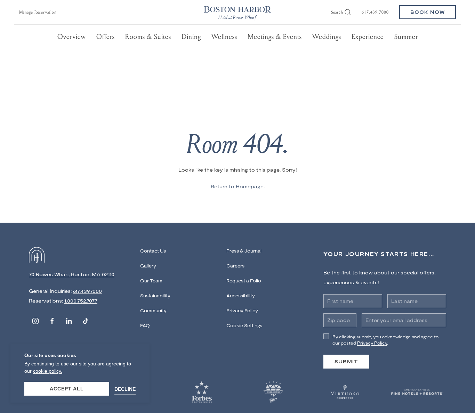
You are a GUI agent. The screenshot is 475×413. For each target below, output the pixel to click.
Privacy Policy (242, 310)
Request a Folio (243, 280)
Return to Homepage (237, 186)
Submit (346, 361)
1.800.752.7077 (80, 301)
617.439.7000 (375, 12)
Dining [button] (191, 37)
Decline (125, 389)
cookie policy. (47, 371)
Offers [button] (105, 37)
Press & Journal (243, 251)
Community (153, 310)
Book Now (427, 12)
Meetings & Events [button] (275, 37)
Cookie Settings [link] (244, 325)
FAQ (145, 325)
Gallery (148, 266)
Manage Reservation (38, 12)
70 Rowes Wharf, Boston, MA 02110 (71, 274)
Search (337, 12)
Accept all (67, 388)
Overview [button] (71, 37)
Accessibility (240, 295)
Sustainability (155, 295)
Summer (406, 37)
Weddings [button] (326, 37)
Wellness (224, 37)
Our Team (151, 280)
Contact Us (153, 251)
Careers (235, 266)
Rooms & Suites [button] (148, 37)
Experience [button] (368, 37)
